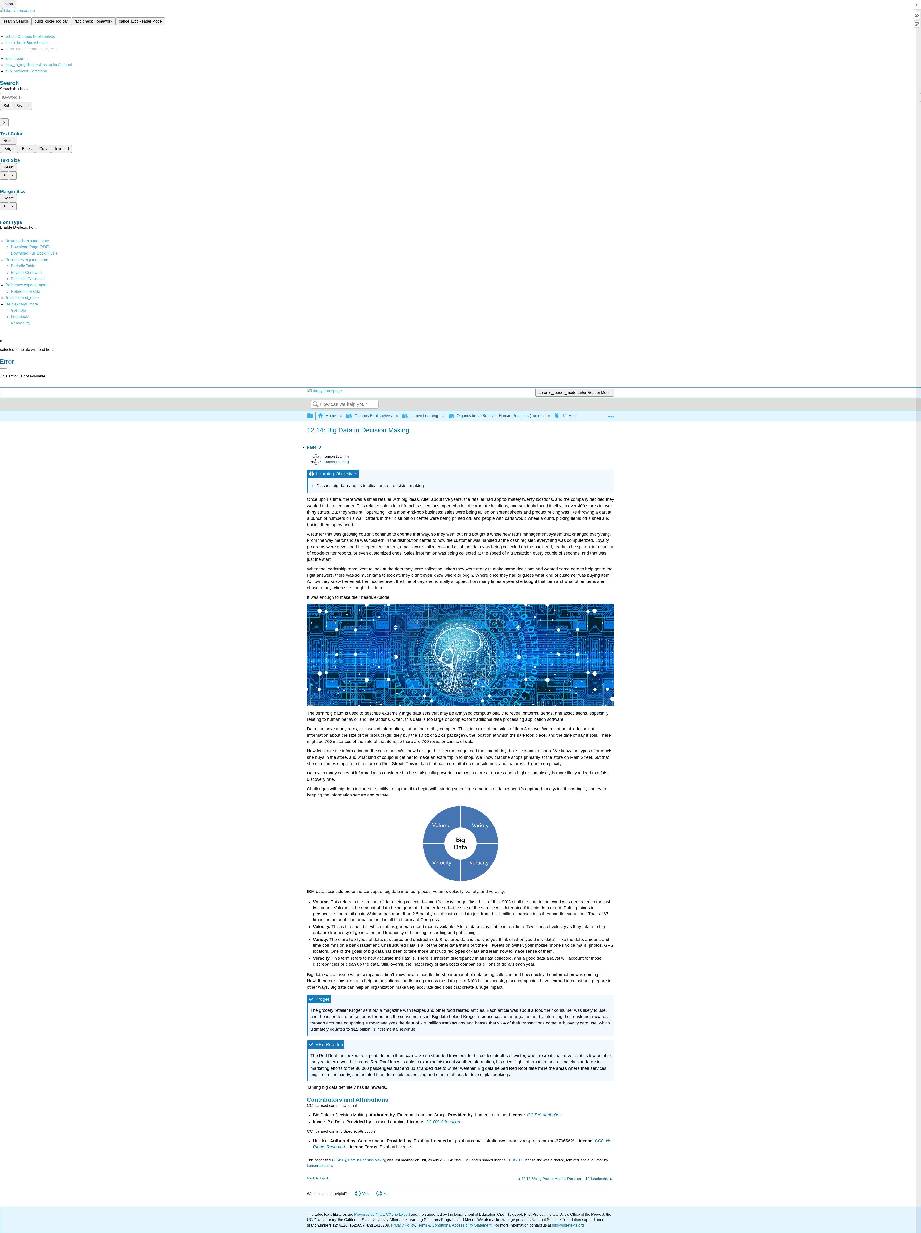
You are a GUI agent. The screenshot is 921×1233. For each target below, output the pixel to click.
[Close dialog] (3, 368)
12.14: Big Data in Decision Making (358, 1160)
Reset (8, 140)
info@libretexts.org (567, 1225)
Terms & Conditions (433, 1225)
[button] (19, 317)
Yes (365, 1194)
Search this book (14, 89)
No (386, 1194)
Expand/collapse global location (611, 414)
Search (315, 405)
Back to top (316, 1178)
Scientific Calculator (28, 279)
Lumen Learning (424, 416)
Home (331, 416)
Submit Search (16, 106)
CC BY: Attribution (544, 1115)
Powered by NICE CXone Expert (382, 1214)
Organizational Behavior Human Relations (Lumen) (500, 416)
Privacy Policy (403, 1225)
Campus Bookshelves (373, 416)
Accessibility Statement (471, 1225)
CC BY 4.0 (515, 1160)
